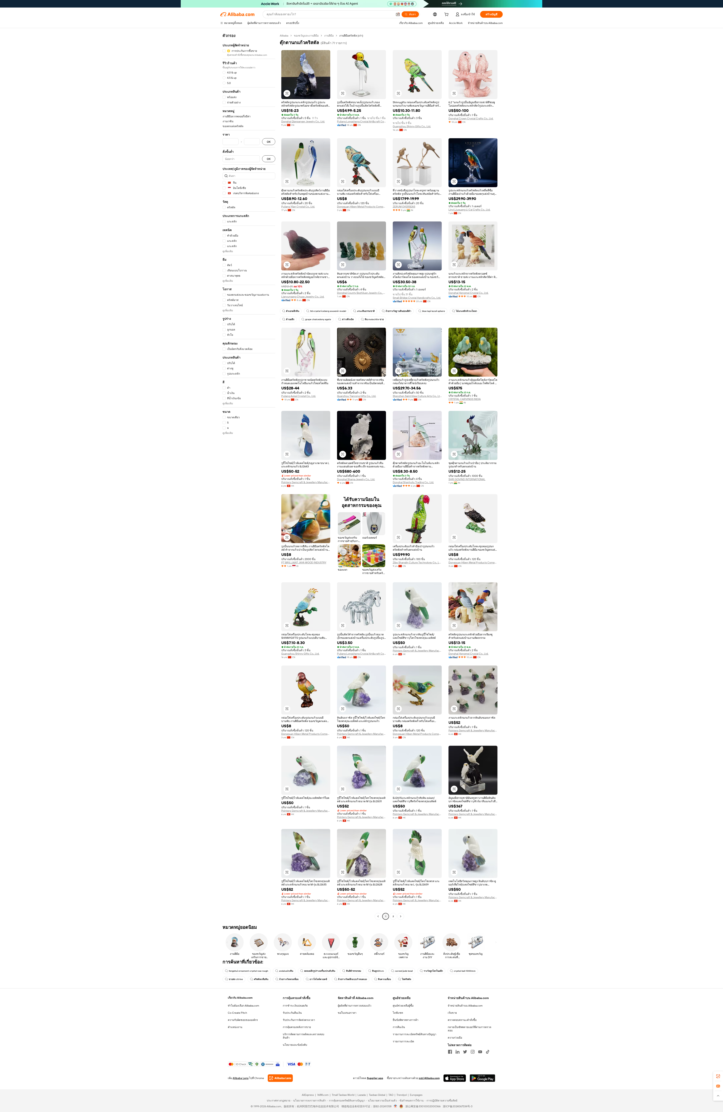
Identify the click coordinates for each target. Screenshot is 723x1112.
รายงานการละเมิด (403, 1041)
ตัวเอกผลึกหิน (292, 311)
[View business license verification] (395, 1106)
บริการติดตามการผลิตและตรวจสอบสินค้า (303, 1036)
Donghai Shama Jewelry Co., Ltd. (356, 479)
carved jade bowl (404, 971)
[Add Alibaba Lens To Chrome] (280, 1078)
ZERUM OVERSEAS (404, 206)
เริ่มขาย (452, 1012)
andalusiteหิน (286, 971)
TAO (390, 1094)
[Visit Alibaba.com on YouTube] (480, 1051)
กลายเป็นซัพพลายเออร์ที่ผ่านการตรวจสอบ (469, 1029)
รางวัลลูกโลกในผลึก (433, 971)
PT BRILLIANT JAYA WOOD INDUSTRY (303, 562)
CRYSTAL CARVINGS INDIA (464, 399)
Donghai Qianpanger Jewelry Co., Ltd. (303, 121)
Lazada (362, 1094)
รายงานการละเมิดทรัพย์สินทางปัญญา (414, 1034)
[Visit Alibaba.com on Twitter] (465, 1051)
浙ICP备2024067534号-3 (457, 1106)
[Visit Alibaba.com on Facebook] (450, 1051)
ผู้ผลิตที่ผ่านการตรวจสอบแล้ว (354, 1005)
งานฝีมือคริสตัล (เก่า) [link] (351, 35)
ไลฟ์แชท (398, 1012)
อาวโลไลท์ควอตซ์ (318, 979)
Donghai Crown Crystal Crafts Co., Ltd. (470, 118)
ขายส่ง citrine (236, 979)
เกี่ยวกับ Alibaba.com (240, 997)
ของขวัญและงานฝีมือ (306, 35)
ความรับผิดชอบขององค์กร (243, 1019)
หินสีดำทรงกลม (353, 971)
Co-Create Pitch (237, 1012)
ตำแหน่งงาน (235, 1027)
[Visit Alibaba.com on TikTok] (487, 1051)
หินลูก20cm (378, 971)
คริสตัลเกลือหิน (261, 979)
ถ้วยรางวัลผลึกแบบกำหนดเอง (352, 979)
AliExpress (308, 1094)
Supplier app (375, 1078)
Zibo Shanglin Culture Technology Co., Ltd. (417, 562)
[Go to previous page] (378, 916)
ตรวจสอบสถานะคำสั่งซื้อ (462, 1019)
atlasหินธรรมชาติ (366, 311)
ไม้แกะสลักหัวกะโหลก (466, 311)
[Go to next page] (400, 916)
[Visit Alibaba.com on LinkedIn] (457, 1051)
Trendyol (402, 1094)
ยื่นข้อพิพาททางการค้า (405, 1019)
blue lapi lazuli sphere (433, 311)
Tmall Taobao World (343, 1094)
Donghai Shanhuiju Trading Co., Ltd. (413, 482)
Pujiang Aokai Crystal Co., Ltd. (298, 396)
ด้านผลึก (290, 319)
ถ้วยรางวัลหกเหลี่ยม (289, 979)
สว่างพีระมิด (348, 319)
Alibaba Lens (241, 1078)
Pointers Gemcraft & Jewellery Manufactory (305, 482)
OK (269, 141)
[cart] (447, 14)
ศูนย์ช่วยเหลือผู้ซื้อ (403, 1005)
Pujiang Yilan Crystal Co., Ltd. (298, 206)
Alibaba (284, 35)
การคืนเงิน (399, 1027)
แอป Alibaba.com (429, 1078)
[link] (718, 1076)
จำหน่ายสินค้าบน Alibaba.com (465, 1005)
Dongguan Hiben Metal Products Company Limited (361, 206)
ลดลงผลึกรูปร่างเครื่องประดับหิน (319, 971)
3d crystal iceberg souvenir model (328, 311)
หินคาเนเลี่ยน (384, 979)
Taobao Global (377, 1094)
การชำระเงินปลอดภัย (295, 1005)
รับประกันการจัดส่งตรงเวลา (299, 1019)
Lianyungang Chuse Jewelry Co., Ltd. (302, 296)
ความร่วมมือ (455, 1037)
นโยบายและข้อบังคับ (295, 1044)
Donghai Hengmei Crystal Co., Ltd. (468, 292)
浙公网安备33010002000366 (423, 1106)
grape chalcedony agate (318, 319)
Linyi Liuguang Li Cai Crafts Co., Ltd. (469, 209)
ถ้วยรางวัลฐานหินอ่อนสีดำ (398, 311)
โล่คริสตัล (406, 979)
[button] (398, 14)
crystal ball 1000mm (465, 971)
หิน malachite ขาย (374, 319)
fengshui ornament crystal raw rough (248, 971)
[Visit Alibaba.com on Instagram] (472, 1051)
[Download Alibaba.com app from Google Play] (482, 1078)
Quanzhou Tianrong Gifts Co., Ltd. (356, 396)
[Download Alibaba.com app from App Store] (454, 1078)
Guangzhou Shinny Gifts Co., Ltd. (412, 126)
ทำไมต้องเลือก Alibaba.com (243, 1005)
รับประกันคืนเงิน (292, 1012)
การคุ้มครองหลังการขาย (297, 1027)
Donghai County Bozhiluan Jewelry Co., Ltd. (361, 292)
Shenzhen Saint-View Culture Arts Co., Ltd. (417, 396)
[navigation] (249, 476)
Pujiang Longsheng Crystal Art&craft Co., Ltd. (361, 121)
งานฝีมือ (329, 35)
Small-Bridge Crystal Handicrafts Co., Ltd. (417, 297)
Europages (416, 1094)
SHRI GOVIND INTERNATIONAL (466, 479)
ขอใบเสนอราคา (347, 1012)
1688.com (323, 1094)
